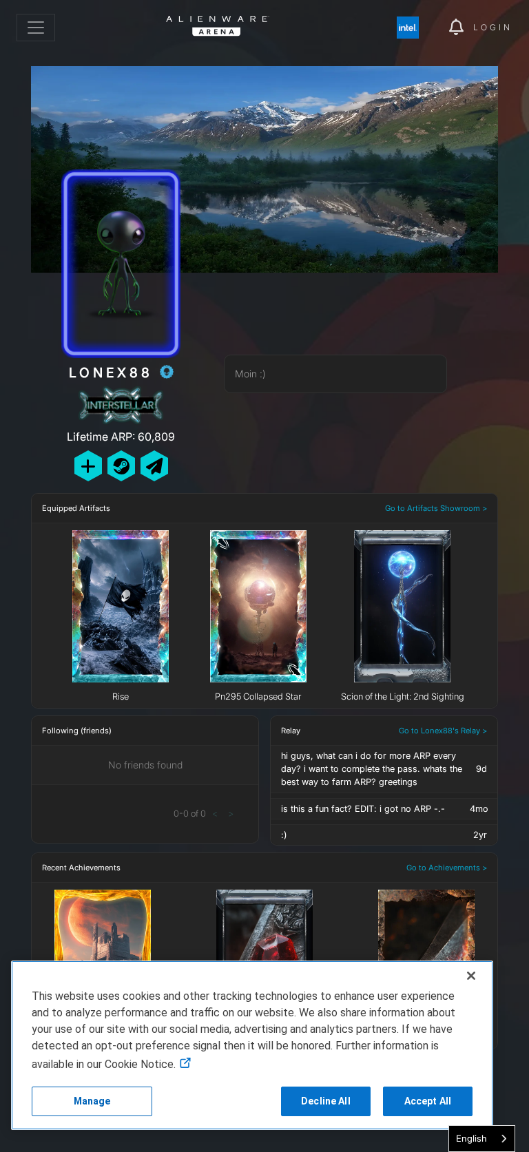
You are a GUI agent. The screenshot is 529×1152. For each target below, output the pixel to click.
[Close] (471, 976)
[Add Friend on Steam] (121, 466)
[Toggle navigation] (36, 27)
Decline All (326, 1101)
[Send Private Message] (154, 466)
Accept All (427, 1101)
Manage (92, 1101)
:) (284, 835)
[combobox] (481, 1138)
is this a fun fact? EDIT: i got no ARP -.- (363, 809)
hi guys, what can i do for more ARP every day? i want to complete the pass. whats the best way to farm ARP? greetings (371, 769)
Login (492, 27)
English (471, 1138)
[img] (415, 27)
